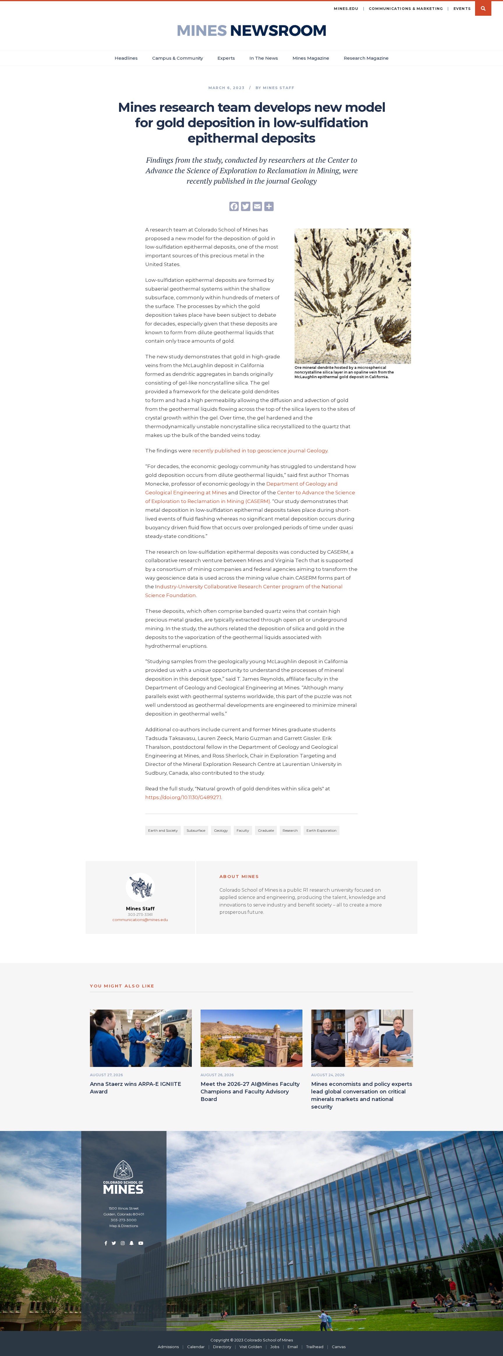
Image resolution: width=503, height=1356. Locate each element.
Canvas (339, 1346)
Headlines (126, 58)
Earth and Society (163, 830)
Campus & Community (177, 58)
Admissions (168, 1346)
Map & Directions (123, 1226)
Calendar (196, 1346)
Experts (226, 58)
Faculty (243, 830)
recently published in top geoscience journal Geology (259, 451)
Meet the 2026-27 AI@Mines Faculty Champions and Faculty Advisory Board (250, 1091)
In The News (263, 58)
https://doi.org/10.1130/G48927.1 (183, 797)
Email (293, 1346)
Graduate (266, 830)
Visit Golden (251, 1346)
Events (462, 8)
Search (483, 8)
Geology (221, 830)
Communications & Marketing (406, 8)
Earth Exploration (321, 830)
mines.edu (346, 8)
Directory (222, 1346)
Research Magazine (366, 58)
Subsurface (196, 830)
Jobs (274, 1346)
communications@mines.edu (140, 919)
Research (290, 830)
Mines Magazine (311, 58)
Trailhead (314, 1346)
